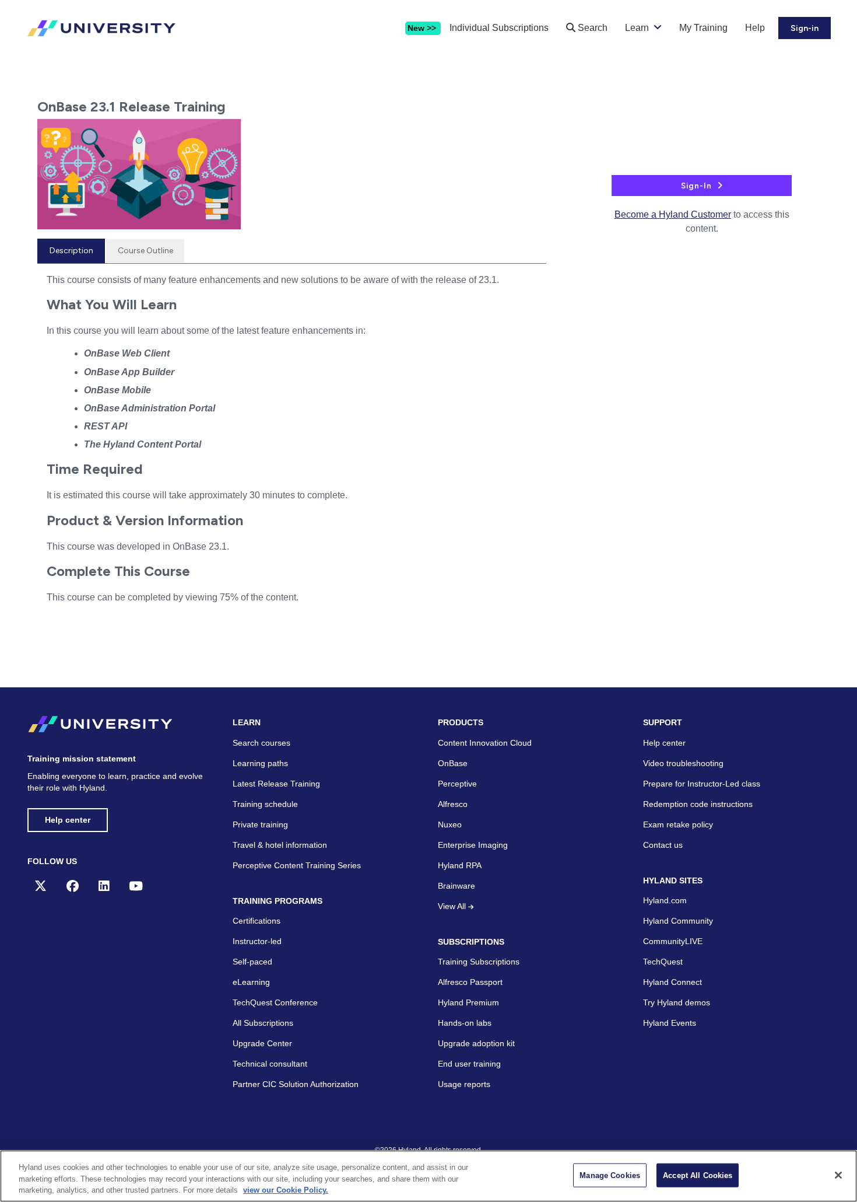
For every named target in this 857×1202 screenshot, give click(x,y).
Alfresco (453, 804)
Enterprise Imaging (473, 845)
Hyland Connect (672, 982)
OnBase (453, 763)
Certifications (256, 920)
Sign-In (696, 185)
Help (755, 28)
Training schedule (265, 804)
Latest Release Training (276, 783)
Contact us (663, 845)
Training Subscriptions (478, 961)
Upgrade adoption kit (476, 1043)
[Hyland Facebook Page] (72, 886)
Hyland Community (678, 920)
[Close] (838, 1175)
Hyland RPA (460, 865)
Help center (67, 819)
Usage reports (464, 1084)
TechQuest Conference (275, 1002)
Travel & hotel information (280, 845)
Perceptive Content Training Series (297, 865)
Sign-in (805, 28)
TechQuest (663, 961)
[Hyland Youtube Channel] (136, 886)
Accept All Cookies (697, 1174)
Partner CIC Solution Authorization (296, 1084)
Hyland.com (665, 900)
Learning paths (260, 763)
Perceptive (457, 783)
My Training (703, 28)
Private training (260, 824)
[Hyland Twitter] (40, 886)
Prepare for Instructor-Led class (701, 783)
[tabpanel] (291, 450)
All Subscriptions (263, 1023)
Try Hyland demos (676, 1002)
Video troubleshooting (683, 763)
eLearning (251, 982)
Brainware (456, 885)
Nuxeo (450, 824)
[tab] (71, 251)
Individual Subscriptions (499, 28)
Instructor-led (257, 941)
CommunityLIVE (673, 941)
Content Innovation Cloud (485, 742)
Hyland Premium (468, 1002)
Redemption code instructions (698, 804)
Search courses (261, 742)
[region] (428, 1176)
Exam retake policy (678, 824)
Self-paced (252, 961)
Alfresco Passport (470, 982)
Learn (637, 28)
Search (591, 28)
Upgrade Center (262, 1043)
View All (453, 906)
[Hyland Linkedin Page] (104, 886)
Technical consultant (270, 1063)
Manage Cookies (609, 1174)
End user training (469, 1063)
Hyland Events (669, 1023)
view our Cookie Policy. (285, 1190)
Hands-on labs (464, 1023)
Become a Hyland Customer (672, 214)
